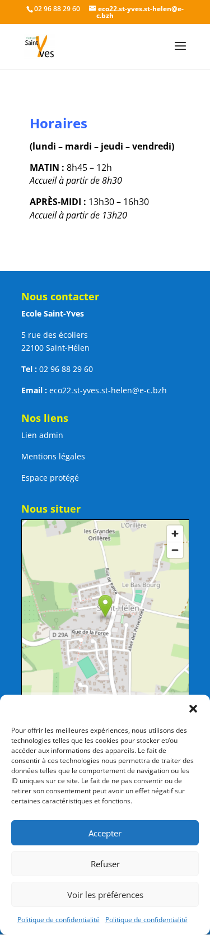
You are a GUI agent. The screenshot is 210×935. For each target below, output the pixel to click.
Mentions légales (53, 456)
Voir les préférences (105, 894)
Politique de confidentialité (58, 919)
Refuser (105, 863)
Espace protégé (50, 477)
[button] (193, 708)
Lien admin (42, 435)
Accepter (105, 833)
